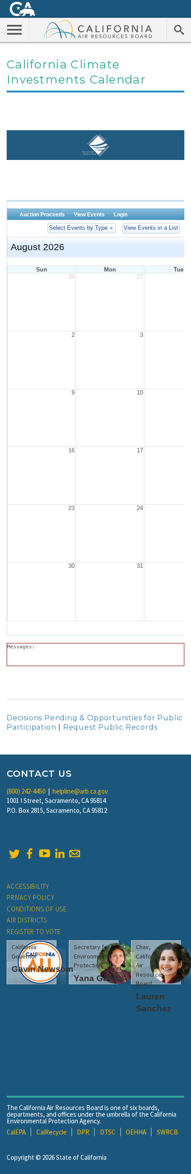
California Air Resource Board (98, 29)
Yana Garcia (98, 978)
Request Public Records (110, 727)
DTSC (107, 1132)
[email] (74, 853)
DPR (83, 1132)
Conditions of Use (37, 909)
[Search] (179, 29)
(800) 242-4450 (26, 791)
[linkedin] (59, 853)
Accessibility (28, 886)
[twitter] (14, 853)
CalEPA (16, 1132)
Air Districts (27, 920)
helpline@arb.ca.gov (80, 791)
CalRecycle (51, 1132)
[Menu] (14, 29)
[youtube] (44, 853)
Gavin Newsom (42, 969)
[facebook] (29, 853)
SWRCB (167, 1132)
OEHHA (136, 1132)
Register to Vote (34, 931)
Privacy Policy (31, 897)
